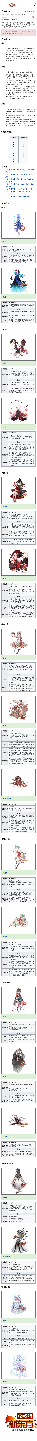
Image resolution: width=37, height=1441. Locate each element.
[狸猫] (18, 347)
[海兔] (18, 1304)
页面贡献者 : (4, 17)
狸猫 (4, 363)
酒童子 (5, 506)
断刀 (4, 297)
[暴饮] (18, 562)
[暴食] (18, 709)
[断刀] (18, 280)
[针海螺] (18, 857)
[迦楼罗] (18, 1181)
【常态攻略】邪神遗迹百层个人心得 (19, 189)
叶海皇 (5, 1381)
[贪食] (18, 642)
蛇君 (4, 1076)
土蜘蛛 (5, 1137)
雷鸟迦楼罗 (6, 1256)
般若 (4, 1016)
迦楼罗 (5, 1197)
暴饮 (4, 578)
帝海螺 (5, 936)
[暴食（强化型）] (18, 782)
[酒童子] (18, 490)
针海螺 (5, 873)
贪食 (4, 658)
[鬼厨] (18, 225)
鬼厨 (4, 241)
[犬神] (18, 411)
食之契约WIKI (5, 19)
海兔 (4, 1320)
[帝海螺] (18, 920)
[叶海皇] (18, 1365)
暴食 (4, 725)
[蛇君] (18, 1060)
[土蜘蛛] (18, 1120)
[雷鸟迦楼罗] (18, 1240)
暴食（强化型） (8, 798)
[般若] (18, 1000)
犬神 (4, 427)
